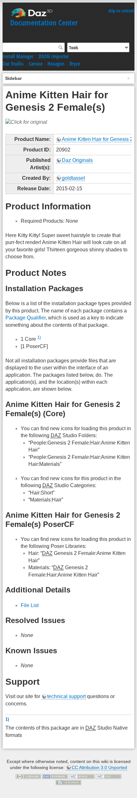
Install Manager (18, 56)
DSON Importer (54, 56)
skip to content (121, 11)
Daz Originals (77, 160)
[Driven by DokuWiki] (68, 782)
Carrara (35, 63)
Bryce (74, 63)
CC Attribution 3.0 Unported (99, 767)
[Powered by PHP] (55, 776)
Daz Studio (13, 63)
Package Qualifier (25, 317)
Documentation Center (44, 22)
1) (39, 337)
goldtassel (73, 178)
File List (30, 605)
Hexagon (55, 63)
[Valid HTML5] (82, 776)
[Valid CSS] (108, 776)
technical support (66, 696)
